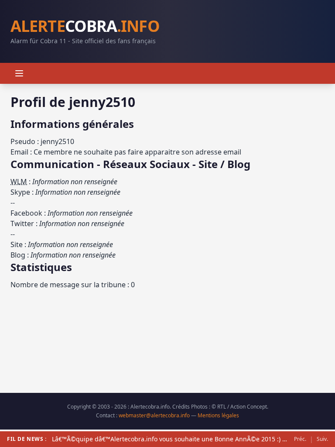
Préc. (300, 439)
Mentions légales (218, 415)
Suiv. (322, 439)
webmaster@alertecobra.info (154, 415)
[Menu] (19, 73)
